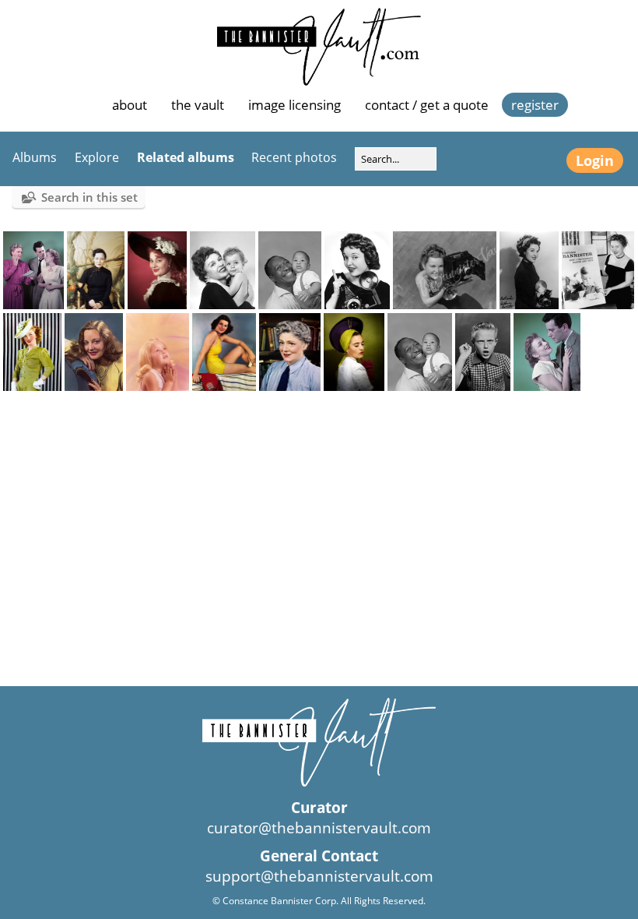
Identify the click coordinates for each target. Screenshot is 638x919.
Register (535, 105)
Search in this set (89, 197)
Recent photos (294, 157)
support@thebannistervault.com (319, 876)
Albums (34, 157)
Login (595, 160)
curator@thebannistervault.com (319, 828)
